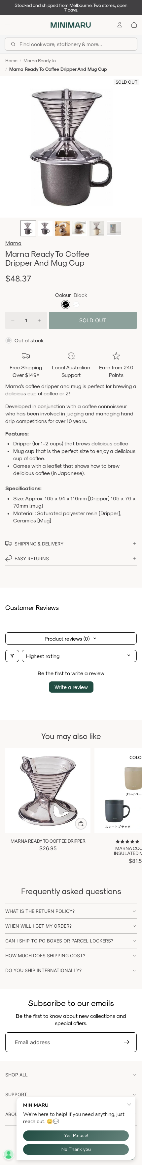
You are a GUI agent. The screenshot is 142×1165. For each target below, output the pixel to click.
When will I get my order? (38, 926)
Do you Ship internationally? (43, 970)
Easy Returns (32, 558)
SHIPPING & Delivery (39, 543)
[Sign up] (127, 1042)
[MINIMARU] (70, 25)
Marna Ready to (39, 60)
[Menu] (7, 25)
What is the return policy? (40, 911)
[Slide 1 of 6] (28, 228)
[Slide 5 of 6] (96, 228)
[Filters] (12, 656)
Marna (13, 243)
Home (11, 60)
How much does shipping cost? (45, 955)
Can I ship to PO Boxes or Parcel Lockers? (59, 940)
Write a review (71, 687)
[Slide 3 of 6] (62, 228)
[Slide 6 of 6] (114, 228)
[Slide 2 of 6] (45, 228)
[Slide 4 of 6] (79, 228)
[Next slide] (129, 806)
